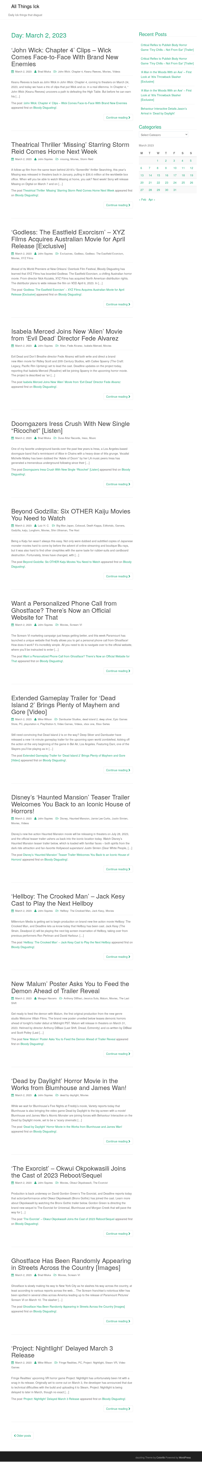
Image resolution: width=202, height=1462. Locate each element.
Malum (104, 998)
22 (158, 182)
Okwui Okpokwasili (81, 1183)
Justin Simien (119, 818)
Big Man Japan (65, 525)
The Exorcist (100, 1183)
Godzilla (16, 530)
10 (175, 168)
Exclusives (66, 253)
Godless (79, 253)
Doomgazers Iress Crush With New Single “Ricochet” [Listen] (70, 427)
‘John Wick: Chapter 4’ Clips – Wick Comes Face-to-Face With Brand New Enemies (64, 56)
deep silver (105, 719)
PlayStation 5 (48, 724)
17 (175, 175)
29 (158, 190)
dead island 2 (90, 719)
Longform (34, 530)
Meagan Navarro (47, 998)
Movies (107, 71)
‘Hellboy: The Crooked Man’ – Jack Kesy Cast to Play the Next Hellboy (68, 899)
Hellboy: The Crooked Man (75, 911)
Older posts (23, 1435)
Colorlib (160, 1457)
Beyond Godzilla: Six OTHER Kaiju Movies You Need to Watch (70, 514)
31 (175, 190)
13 (142, 175)
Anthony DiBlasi (73, 998)
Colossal (80, 525)
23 (166, 182)
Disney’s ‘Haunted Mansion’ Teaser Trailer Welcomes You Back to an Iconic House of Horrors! (70, 803)
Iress (85, 438)
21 (150, 182)
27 (142, 190)
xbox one (89, 724)
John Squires (45, 159)
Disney (64, 818)
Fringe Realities (68, 1362)
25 (183, 182)
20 (142, 182)
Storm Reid (86, 159)
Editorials (108, 525)
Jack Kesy (98, 911)
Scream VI (76, 625)
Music (92, 438)
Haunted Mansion (79, 818)
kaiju (24, 530)
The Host (74, 530)
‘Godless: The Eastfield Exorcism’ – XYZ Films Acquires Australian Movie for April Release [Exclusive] (68, 238)
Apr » (152, 199)
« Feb (142, 199)
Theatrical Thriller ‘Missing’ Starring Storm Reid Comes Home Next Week (70, 148)
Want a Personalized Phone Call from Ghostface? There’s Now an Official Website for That (64, 609)
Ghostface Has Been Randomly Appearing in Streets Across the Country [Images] (71, 1264)
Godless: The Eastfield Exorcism (104, 253)
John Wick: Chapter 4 (70, 71)
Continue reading (117, 117)
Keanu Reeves (92, 71)
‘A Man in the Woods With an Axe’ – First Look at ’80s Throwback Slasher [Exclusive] (166, 76)
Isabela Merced (93, 345)
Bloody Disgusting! (44, 107)
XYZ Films (27, 258)
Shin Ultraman (59, 530)
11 (183, 168)
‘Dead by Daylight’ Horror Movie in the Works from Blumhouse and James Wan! (68, 1084)
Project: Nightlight (93, 1362)
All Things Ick (25, 6)
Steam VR (111, 1362)
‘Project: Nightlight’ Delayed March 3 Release (62, 1351)
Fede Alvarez (74, 345)
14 (150, 175)
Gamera (119, 525)
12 (191, 168)
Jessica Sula (91, 998)
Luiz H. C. (43, 525)
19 (191, 175)
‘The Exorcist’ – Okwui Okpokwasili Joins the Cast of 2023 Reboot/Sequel (68, 1171)
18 (183, 175)
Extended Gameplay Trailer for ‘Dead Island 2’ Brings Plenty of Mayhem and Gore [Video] (65, 704)
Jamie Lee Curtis (100, 818)
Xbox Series (103, 724)
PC (20, 724)
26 (191, 182)
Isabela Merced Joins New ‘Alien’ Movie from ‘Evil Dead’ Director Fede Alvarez (67, 334)
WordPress (185, 1457)
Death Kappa (94, 525)
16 (166, 175)
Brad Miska (44, 71)
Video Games (65, 724)
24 (175, 182)
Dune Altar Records (69, 438)
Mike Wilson (45, 719)
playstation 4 (31, 724)
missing (64, 159)
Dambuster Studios (70, 719)
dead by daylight (69, 1095)
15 (158, 175)
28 (150, 190)
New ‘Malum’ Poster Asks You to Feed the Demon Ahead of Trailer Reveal (70, 987)
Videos (116, 71)
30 (166, 190)
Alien (63, 345)
